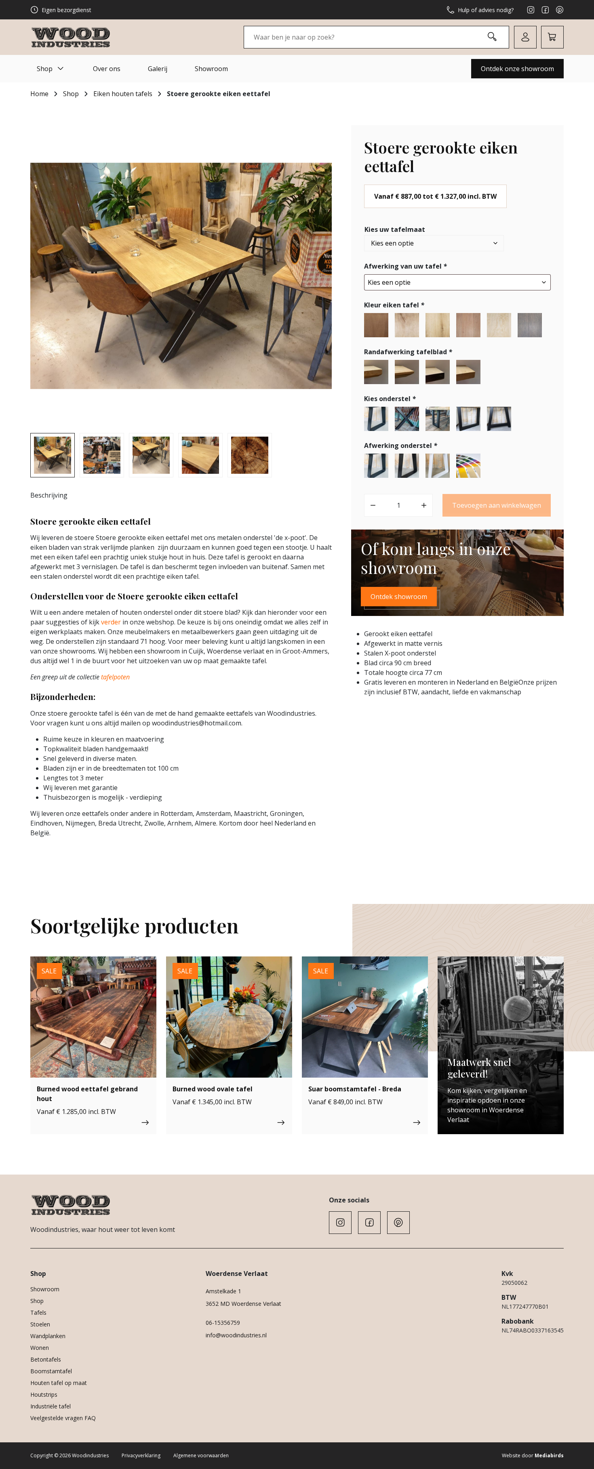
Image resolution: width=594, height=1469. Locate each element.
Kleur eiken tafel (394, 305)
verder (111, 622)
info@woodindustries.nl (236, 1335)
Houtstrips (43, 1394)
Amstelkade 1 (223, 1291)
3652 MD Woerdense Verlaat (243, 1303)
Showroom (211, 68)
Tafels (38, 1312)
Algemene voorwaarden (201, 1455)
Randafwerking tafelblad (408, 351)
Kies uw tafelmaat (394, 229)
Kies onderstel (390, 398)
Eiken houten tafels (122, 93)
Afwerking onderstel (400, 445)
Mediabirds (549, 1455)
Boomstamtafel (51, 1371)
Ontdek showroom (399, 596)
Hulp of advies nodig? (486, 10)
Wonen (39, 1347)
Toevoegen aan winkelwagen (496, 505)
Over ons (106, 68)
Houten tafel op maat (58, 1383)
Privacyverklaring (141, 1455)
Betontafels (45, 1359)
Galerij (157, 68)
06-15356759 (223, 1322)
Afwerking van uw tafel (405, 266)
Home (39, 93)
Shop (45, 68)
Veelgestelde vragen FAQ (63, 1418)
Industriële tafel (50, 1406)
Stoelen (40, 1324)
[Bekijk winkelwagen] (552, 37)
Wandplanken (47, 1336)
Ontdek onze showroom (517, 68)
